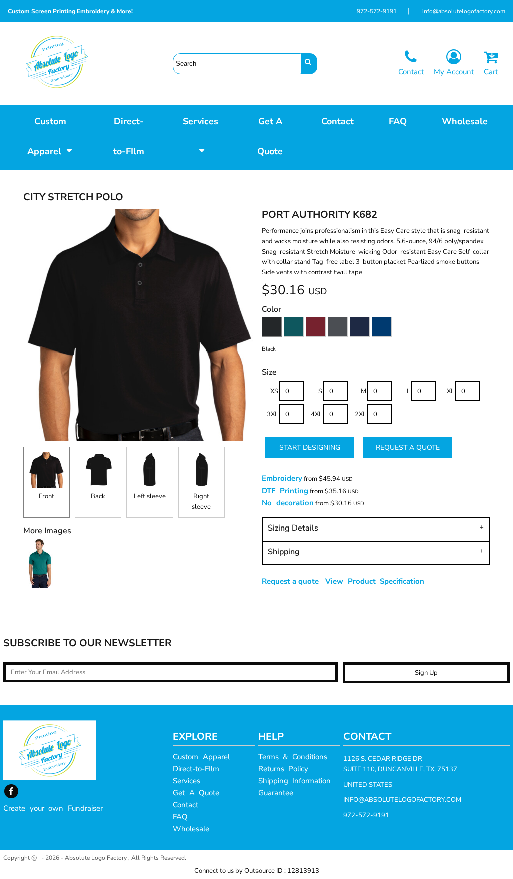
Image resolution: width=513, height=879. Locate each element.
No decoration (288, 503)
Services (186, 781)
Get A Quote (196, 793)
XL (450, 391)
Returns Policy (283, 769)
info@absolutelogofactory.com (463, 11)
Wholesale (191, 829)
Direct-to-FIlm (196, 769)
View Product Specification (374, 581)
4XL (316, 414)
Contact (185, 805)
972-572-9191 (377, 11)
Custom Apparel (201, 757)
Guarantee (275, 793)
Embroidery (282, 478)
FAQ (180, 817)
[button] (50, 135)
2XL (360, 414)
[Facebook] (11, 791)
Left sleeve (150, 496)
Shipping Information (294, 781)
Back (98, 496)
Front (46, 496)
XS (274, 391)
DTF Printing (285, 491)
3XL (272, 414)
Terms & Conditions (292, 757)
